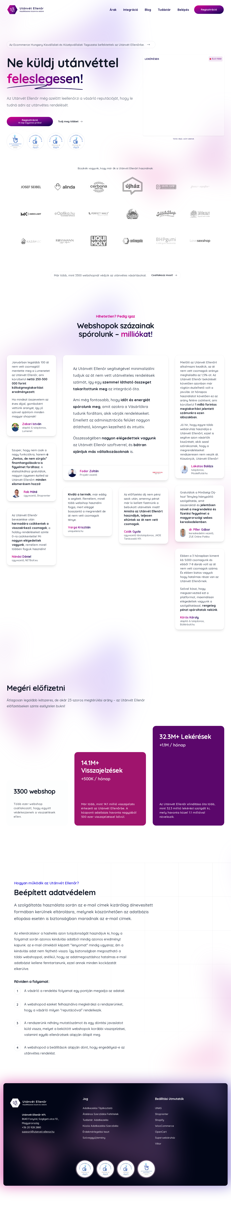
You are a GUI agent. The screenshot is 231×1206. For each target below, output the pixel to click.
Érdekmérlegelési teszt (96, 1131)
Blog (148, 9)
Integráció (130, 9)
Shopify (159, 1120)
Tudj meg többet (68, 121)
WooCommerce (164, 1125)
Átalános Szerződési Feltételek (101, 1114)
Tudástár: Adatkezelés (95, 1120)
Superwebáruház (165, 1137)
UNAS (158, 1108)
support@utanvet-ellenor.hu (38, 1131)
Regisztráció (209, 9)
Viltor (158, 1143)
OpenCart (161, 1131)
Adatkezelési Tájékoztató (97, 1108)
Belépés (183, 9)
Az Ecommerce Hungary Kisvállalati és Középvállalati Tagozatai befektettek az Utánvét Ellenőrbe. (76, 44)
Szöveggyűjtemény (94, 1137)
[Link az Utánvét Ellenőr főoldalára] (27, 9)
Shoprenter (161, 1114)
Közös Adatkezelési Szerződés (100, 1125)
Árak (113, 9)
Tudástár (164, 9)
